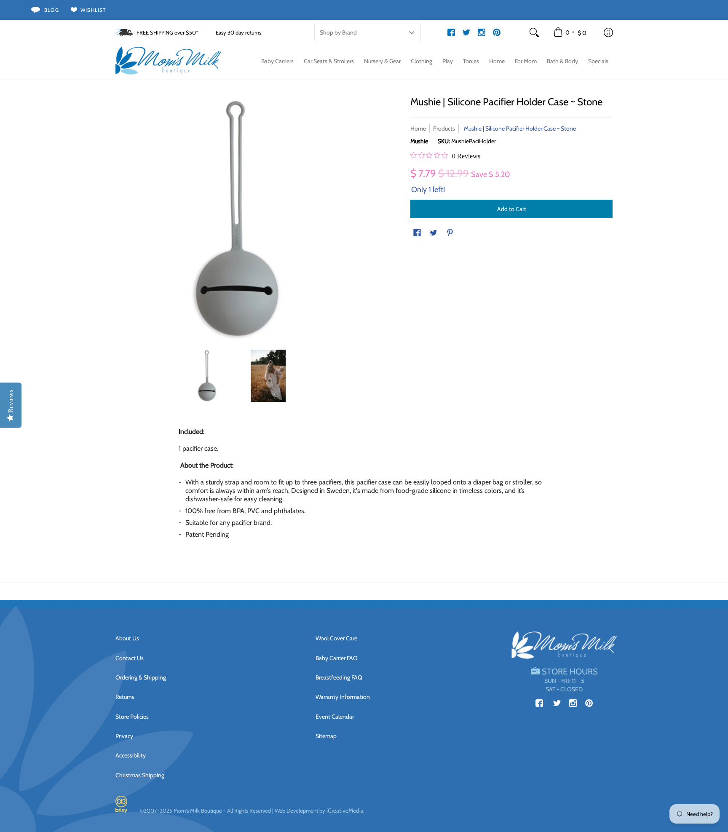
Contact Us (129, 658)
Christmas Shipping (139, 775)
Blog (51, 10)
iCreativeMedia (345, 810)
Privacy (124, 736)
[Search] (534, 32)
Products (444, 128)
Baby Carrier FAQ (337, 658)
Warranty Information (343, 697)
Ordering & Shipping (140, 677)
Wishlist (93, 10)
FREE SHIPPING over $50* (167, 32)
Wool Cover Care (336, 638)
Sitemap (326, 736)
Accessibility (130, 755)
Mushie (419, 141)
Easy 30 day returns (238, 32)
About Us (127, 638)
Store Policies (132, 716)
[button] (571, 32)
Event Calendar (335, 716)
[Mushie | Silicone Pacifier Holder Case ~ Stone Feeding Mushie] (207, 376)
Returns (124, 697)
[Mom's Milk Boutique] (168, 61)
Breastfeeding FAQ (339, 677)
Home (418, 128)
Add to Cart (511, 209)
